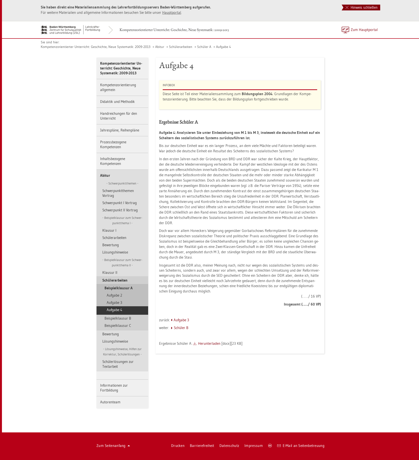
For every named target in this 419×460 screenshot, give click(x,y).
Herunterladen (209, 343)
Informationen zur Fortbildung (114, 387)
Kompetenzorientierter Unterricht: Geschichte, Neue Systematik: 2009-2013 (174, 30)
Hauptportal (171, 12)
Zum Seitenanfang (111, 445)
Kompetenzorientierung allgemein (118, 87)
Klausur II (109, 272)
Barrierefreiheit (202, 445)
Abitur (159, 47)
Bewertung (110, 245)
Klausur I (109, 230)
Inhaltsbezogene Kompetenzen (112, 161)
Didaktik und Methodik (117, 101)
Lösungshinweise (115, 252)
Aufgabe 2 (114, 295)
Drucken (178, 445)
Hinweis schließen (364, 7)
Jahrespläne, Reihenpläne (119, 130)
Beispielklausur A (119, 288)
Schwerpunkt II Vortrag (120, 210)
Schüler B (181, 327)
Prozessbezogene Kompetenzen (113, 144)
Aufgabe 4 (223, 47)
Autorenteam (110, 402)
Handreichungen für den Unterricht (118, 116)
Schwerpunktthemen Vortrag (118, 193)
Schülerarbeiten (180, 47)
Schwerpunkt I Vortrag (119, 202)
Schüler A (204, 47)
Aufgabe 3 (114, 302)
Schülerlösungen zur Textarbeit (118, 364)
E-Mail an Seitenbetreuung (304, 445)
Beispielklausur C (118, 325)
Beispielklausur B (118, 318)
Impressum (253, 445)
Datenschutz (229, 445)
